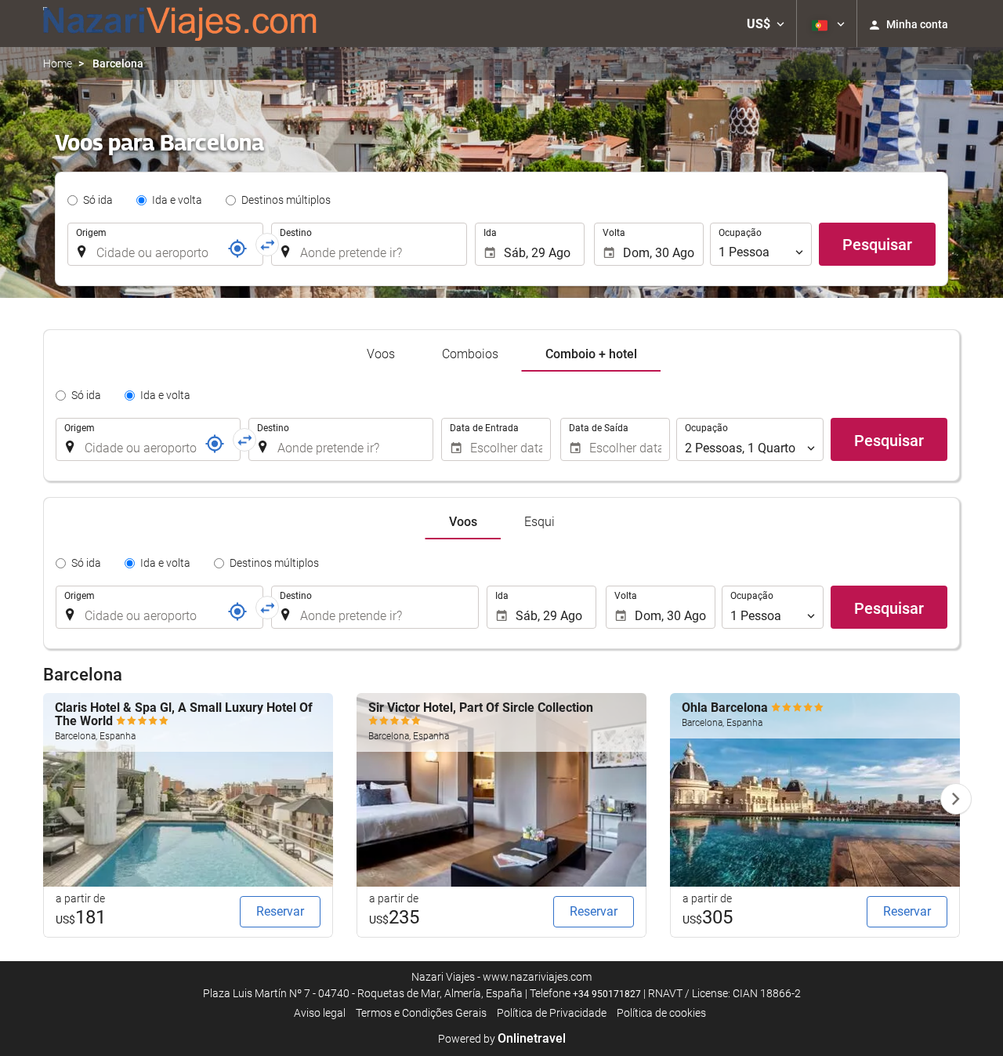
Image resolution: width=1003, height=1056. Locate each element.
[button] (765, 23)
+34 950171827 (607, 994)
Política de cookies (661, 1013)
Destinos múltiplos (286, 200)
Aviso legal (320, 1013)
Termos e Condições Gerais (421, 1013)
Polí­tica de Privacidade (552, 1013)
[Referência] (237, 248)
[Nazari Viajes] (180, 23)
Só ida (98, 200)
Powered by (502, 1038)
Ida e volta (177, 200)
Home (57, 63)
